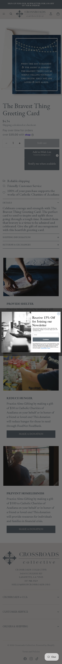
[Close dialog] (58, 313)
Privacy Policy (43, 347)
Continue (46, 339)
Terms (48, 347)
